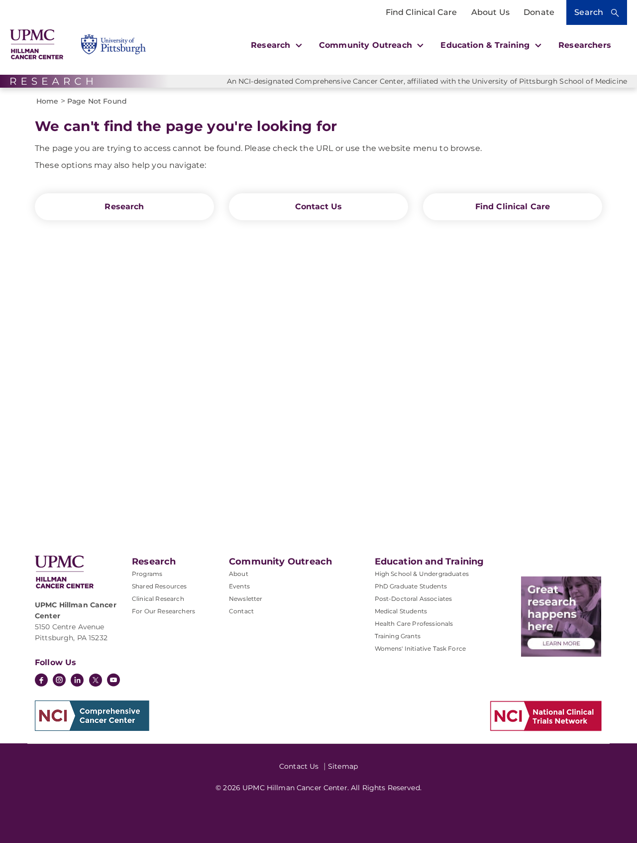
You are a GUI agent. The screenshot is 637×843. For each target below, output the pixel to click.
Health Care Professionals (414, 623)
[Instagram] (59, 681)
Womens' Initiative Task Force (420, 648)
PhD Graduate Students (411, 586)
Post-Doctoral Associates (413, 598)
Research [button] (272, 45)
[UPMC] (36, 44)
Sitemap (343, 766)
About (238, 573)
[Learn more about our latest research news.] (561, 616)
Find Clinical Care (421, 12)
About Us (490, 12)
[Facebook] (41, 681)
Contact (241, 611)
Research (124, 206)
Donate (539, 12)
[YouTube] (113, 681)
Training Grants (398, 636)
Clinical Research (158, 598)
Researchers (584, 45)
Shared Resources (159, 586)
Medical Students (401, 611)
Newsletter (246, 598)
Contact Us (318, 206)
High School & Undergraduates (422, 573)
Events (239, 586)
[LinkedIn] (77, 681)
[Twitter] (95, 680)
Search (588, 12)
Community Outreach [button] (367, 45)
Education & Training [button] (486, 45)
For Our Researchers (163, 611)
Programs (147, 573)
